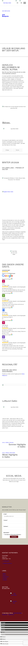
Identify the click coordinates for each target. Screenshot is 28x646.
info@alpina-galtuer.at (7, 563)
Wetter (4, 573)
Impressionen (5, 576)
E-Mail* (5, 514)
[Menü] (24, 3)
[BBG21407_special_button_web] (14, 202)
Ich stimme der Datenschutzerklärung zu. (13, 534)
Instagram (4, 579)
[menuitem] (24, 3)
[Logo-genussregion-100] (14, 596)
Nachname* (6, 526)
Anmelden (14, 536)
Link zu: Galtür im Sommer (7, 442)
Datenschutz (11, 614)
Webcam (4, 575)
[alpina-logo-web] (11, 3)
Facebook (4, 578)
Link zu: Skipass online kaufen (8, 452)
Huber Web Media (17, 613)
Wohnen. (6, 122)
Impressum (4, 614)
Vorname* (6, 520)
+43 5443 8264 (5, 561)
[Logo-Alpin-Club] (14, 604)
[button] (3, 622)
